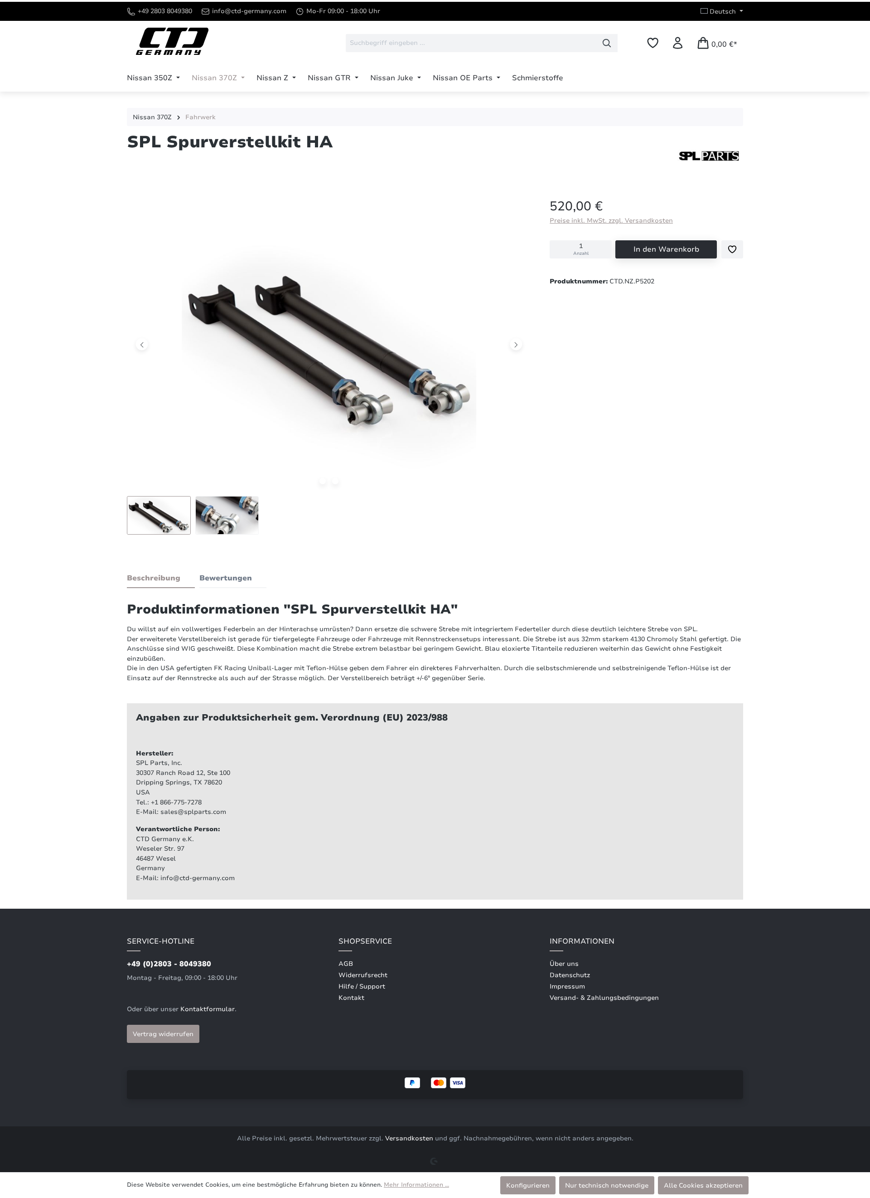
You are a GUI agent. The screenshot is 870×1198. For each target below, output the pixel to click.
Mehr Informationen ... (416, 1185)
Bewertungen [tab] (225, 578)
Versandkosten (409, 1138)
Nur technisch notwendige (606, 1185)
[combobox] (471, 43)
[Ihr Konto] (677, 43)
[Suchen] (607, 43)
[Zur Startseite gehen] (172, 41)
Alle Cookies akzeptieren (703, 1185)
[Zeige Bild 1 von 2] (322, 481)
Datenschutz (570, 975)
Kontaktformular (207, 1009)
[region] (329, 370)
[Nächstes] (516, 344)
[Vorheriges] (142, 344)
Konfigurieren (528, 1185)
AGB (345, 963)
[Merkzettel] (652, 43)
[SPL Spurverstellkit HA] (329, 344)
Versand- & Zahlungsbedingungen (604, 997)
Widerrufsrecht (362, 975)
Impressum (567, 986)
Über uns (564, 963)
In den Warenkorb (666, 249)
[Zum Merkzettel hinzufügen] (732, 249)
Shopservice (365, 941)
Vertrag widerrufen (163, 1033)
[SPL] (709, 156)
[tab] (161, 578)
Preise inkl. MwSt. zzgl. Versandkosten (611, 220)
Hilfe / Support (361, 986)
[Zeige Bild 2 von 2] (335, 481)
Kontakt (351, 997)
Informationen (582, 941)
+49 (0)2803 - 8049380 (169, 964)
